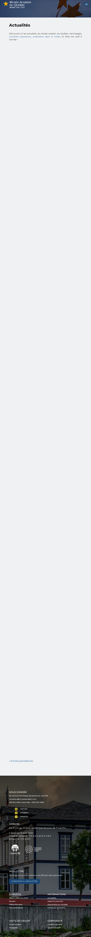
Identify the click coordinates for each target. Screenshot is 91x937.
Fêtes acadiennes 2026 (28, 173)
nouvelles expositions (20, 36)
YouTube (23, 809)
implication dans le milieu (46, 36)
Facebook (24, 816)
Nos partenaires (16, 908)
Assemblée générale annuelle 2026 (36, 95)
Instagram (24, 813)
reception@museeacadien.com (22, 799)
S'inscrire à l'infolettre (25, 881)
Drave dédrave (22, 330)
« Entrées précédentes (21, 761)
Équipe (12, 901)
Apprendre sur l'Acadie (57, 904)
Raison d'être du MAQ (18, 898)
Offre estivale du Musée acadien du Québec (43, 252)
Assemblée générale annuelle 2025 (36, 731)
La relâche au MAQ (25, 409)
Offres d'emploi (16, 904)
